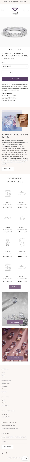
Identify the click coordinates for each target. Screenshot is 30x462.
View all (15, 287)
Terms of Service (6, 417)
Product (7, 202)
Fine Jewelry (5, 386)
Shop (3, 375)
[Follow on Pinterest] (7, 453)
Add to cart (15, 79)
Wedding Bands (6, 383)
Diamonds (4, 378)
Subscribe (7, 447)
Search (3, 400)
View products (15, 322)
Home (3, 372)
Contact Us (4, 392)
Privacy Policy (5, 414)
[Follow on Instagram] (2, 453)
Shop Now (8, 169)
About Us (4, 389)
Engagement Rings (6, 380)
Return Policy (5, 406)
